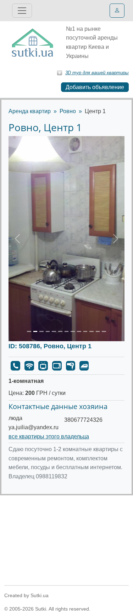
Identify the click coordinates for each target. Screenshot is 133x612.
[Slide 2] (35, 331)
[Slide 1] (29, 331)
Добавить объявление (95, 87)
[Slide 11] (91, 331)
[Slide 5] (54, 331)
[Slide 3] (41, 331)
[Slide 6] (60, 331)
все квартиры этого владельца (49, 436)
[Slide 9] (79, 331)
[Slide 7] (67, 331)
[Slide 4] (48, 331)
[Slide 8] (73, 331)
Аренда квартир (30, 111)
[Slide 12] (98, 331)
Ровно (68, 111)
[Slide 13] (104, 331)
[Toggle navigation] (22, 11)
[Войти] (117, 11)
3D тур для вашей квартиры (97, 72)
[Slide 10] (85, 331)
